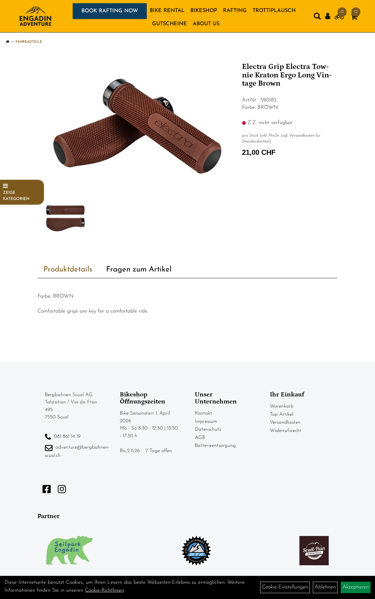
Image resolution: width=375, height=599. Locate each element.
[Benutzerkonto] (327, 16)
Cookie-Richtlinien (104, 590)
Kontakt (203, 413)
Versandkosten (285, 422)
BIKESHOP (203, 10)
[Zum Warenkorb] (354, 18)
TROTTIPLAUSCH (274, 10)
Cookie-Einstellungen (285, 587)
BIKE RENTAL (167, 10)
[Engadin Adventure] (35, 16)
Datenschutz (208, 429)
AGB (200, 437)
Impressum (206, 421)
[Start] (7, 42)
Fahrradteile (29, 42)
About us (206, 24)
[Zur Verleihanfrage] (339, 18)
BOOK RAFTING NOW (109, 11)
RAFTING (235, 10)
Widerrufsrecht (285, 430)
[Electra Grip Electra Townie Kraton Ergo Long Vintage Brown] (137, 128)
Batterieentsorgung (215, 445)
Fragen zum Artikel (139, 270)
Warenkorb (282, 406)
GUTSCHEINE (169, 24)
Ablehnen (325, 587)
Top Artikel (281, 414)
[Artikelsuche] (317, 17)
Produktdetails (68, 270)
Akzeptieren (355, 587)
